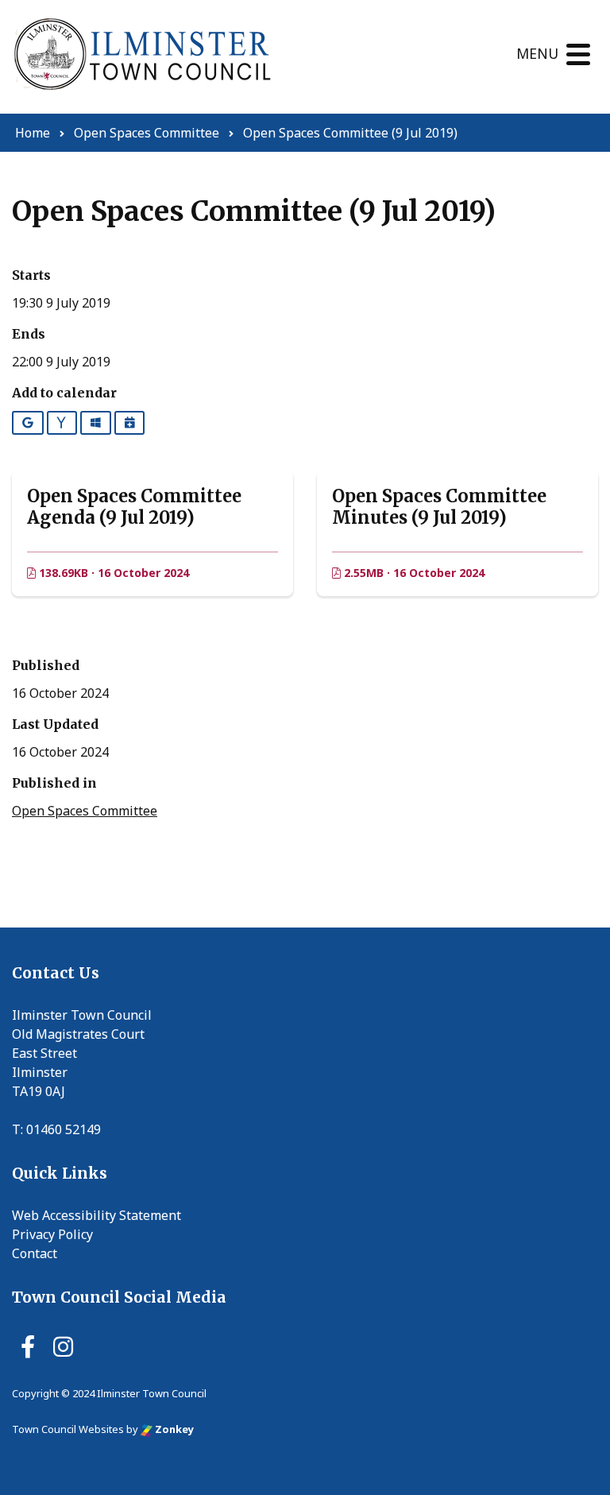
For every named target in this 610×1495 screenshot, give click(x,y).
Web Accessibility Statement (96, 1215)
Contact (34, 1253)
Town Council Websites (68, 1429)
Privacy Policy (52, 1234)
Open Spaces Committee (84, 810)
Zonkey (173, 1429)
